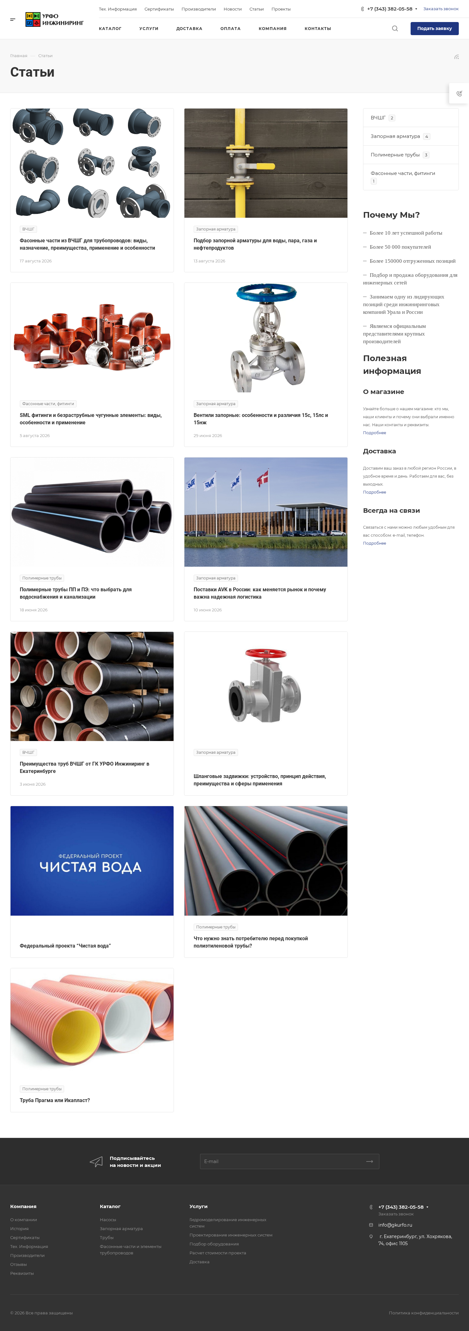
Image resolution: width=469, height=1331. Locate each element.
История (19, 1228)
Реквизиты (22, 1273)
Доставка (200, 1261)
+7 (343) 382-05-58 (390, 9)
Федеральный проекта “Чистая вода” (65, 946)
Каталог (110, 1206)
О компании (23, 1219)
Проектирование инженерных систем (231, 1234)
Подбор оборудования (214, 1243)
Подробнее (374, 432)
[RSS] (456, 56)
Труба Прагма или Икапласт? (55, 1100)
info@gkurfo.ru (395, 1225)
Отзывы (18, 1264)
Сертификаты (25, 1237)
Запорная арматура (121, 1228)
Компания (23, 1206)
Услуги (199, 1206)
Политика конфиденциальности (424, 1312)
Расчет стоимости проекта (218, 1252)
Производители (27, 1255)
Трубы (107, 1237)
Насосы (108, 1219)
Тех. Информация (29, 1246)
